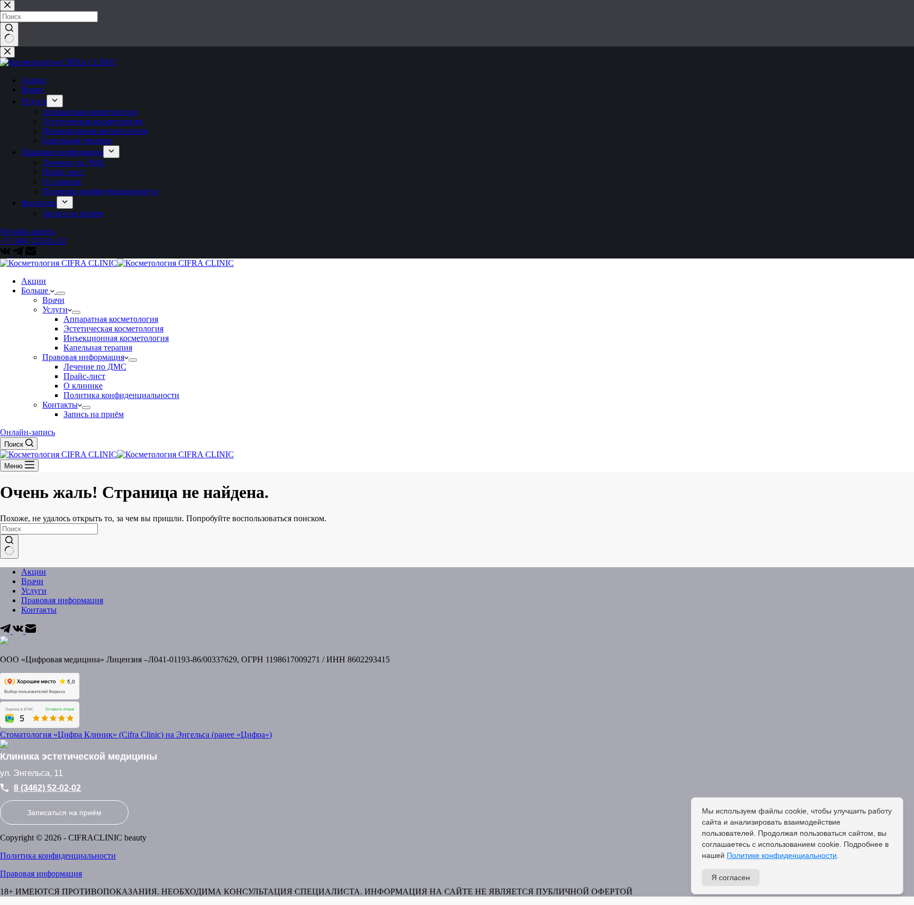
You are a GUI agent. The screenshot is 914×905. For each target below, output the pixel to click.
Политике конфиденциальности (782, 855)
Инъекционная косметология (116, 338)
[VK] (19, 630)
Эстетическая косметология (113, 328)
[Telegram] (6, 630)
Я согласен (730, 877)
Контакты (60, 404)
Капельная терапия (97, 347)
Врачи (53, 299)
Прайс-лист (84, 376)
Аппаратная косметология (110, 319)
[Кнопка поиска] (9, 546)
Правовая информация (83, 357)
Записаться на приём (64, 812)
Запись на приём (93, 414)
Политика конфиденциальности (121, 395)
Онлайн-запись (27, 432)
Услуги (55, 309)
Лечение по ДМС (94, 366)
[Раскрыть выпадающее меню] (61, 293)
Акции (33, 280)
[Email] (30, 630)
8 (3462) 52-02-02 (47, 787)
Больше (35, 290)
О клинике (83, 385)
